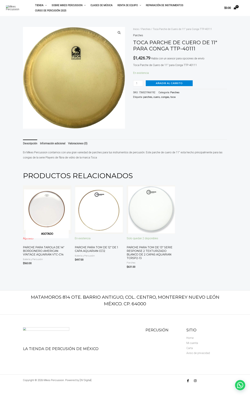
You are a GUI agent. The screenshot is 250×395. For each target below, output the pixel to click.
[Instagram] (195, 380)
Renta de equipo (128, 5)
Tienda (39, 5)
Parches (146, 29)
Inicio (136, 29)
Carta (189, 348)
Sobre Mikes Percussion (67, 5)
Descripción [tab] (30, 143)
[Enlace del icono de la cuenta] (242, 8)
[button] (45, 5)
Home (190, 338)
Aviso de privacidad (198, 353)
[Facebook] (187, 380)
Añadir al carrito (169, 83)
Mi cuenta (192, 343)
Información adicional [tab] (52, 143)
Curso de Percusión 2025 (50, 10)
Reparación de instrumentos (164, 5)
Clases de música (101, 5)
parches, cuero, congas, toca (159, 97)
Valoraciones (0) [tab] (77, 143)
